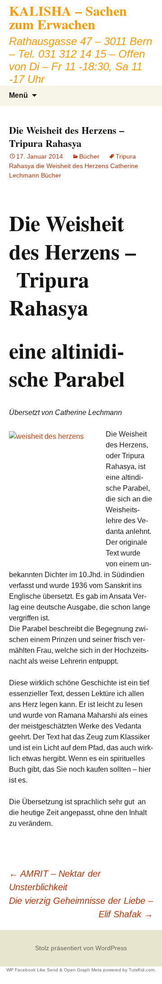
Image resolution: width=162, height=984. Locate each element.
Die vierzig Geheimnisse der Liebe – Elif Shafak (81, 907)
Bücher (89, 156)
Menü (18, 95)
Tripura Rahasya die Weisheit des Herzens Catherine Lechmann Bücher (73, 166)
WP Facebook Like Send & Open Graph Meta (54, 969)
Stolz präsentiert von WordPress (81, 948)
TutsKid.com (141, 969)
